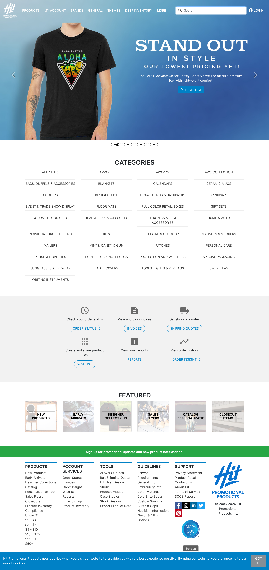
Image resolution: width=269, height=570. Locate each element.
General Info (146, 482)
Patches (162, 245)
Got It (258, 560)
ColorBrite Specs (150, 496)
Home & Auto (219, 218)
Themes (113, 10)
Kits (106, 234)
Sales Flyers (34, 496)
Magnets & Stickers (219, 234)
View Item (190, 90)
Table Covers (106, 268)
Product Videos (111, 492)
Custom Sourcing (150, 501)
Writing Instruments (50, 280)
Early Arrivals (35, 477)
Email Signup (72, 501)
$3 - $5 (30, 525)
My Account (55, 10)
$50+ (29, 544)
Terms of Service (187, 492)
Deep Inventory (138, 10)
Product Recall (186, 477)
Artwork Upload (112, 473)
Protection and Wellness (163, 257)
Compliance (34, 511)
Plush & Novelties (50, 257)
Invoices (134, 328)
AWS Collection (219, 172)
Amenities (50, 172)
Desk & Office (106, 195)
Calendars (162, 184)
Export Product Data (115, 506)
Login (255, 10)
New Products (35, 473)
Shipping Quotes (184, 328)
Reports (134, 359)
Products (31, 10)
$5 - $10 (31, 529)
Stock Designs (111, 501)
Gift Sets (219, 206)
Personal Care (219, 245)
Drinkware (219, 195)
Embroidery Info (149, 487)
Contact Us (183, 482)
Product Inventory (38, 506)
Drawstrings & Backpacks (162, 195)
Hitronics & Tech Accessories (162, 220)
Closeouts (32, 501)
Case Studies (110, 496)
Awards (162, 172)
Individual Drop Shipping (50, 234)
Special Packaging (219, 257)
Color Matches (148, 492)
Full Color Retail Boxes (163, 206)
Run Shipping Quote (115, 477)
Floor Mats (106, 206)
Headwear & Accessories (106, 218)
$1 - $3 (30, 520)
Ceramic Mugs (218, 184)
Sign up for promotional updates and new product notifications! (134, 452)
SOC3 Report (185, 496)
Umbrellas (218, 268)
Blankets (106, 184)
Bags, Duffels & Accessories (50, 184)
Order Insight (184, 359)
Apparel (106, 172)
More (161, 10)
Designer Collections (40, 482)
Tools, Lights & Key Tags (162, 268)
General (95, 10)
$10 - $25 (32, 534)
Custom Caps (147, 506)
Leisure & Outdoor (162, 234)
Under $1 (32, 515)
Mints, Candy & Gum (106, 245)
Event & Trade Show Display (50, 206)
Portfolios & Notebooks (106, 257)
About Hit (182, 487)
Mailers (50, 245)
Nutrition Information (153, 511)
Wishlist (84, 364)
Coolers (50, 195)
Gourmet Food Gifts (50, 218)
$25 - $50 (32, 539)
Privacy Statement (188, 473)
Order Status (84, 328)
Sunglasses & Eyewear (50, 268)
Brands (76, 10)
